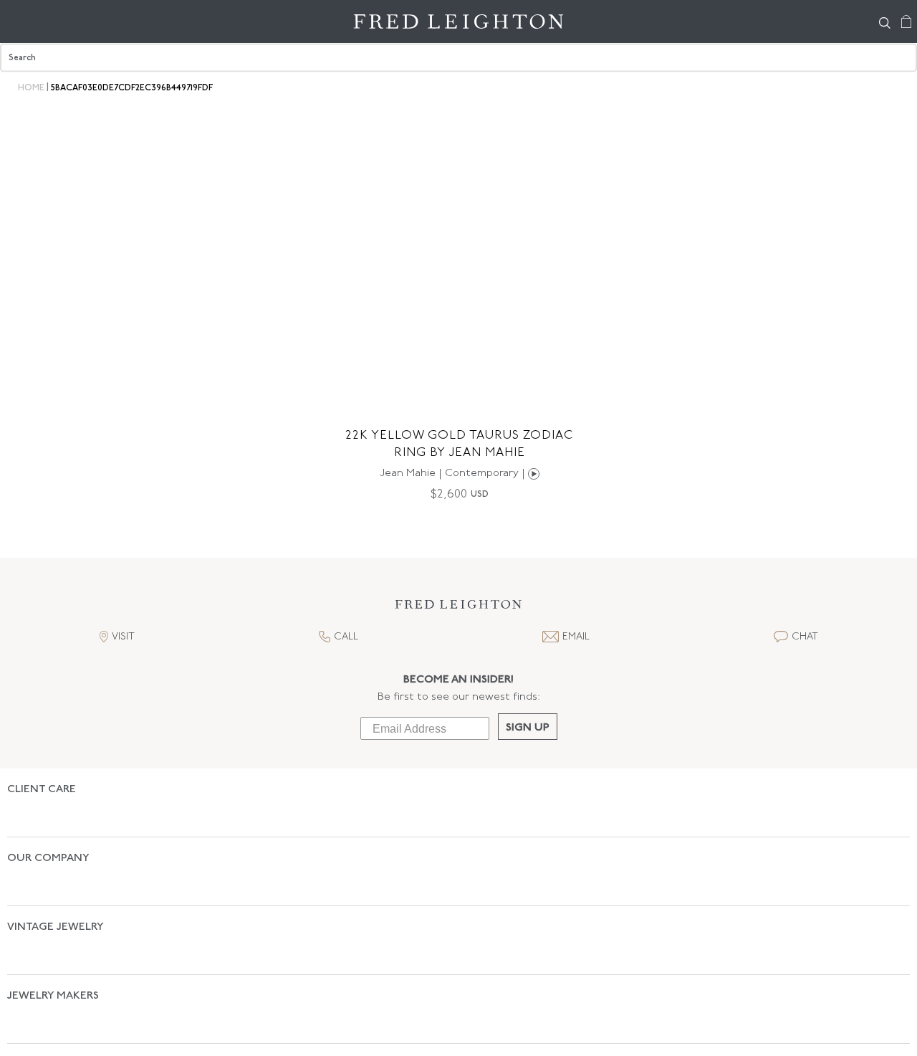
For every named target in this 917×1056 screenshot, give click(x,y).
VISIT (123, 637)
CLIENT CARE (41, 789)
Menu (18, 21)
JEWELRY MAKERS (53, 920)
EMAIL (576, 637)
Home (31, 88)
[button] (458, 608)
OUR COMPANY (48, 833)
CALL (346, 637)
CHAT (805, 637)
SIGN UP (527, 728)
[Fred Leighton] (458, 21)
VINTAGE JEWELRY (55, 877)
